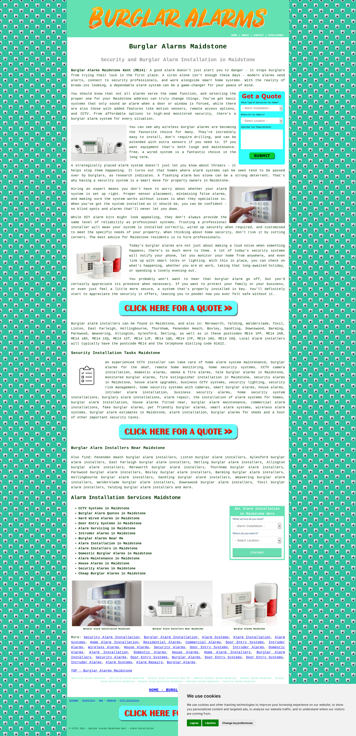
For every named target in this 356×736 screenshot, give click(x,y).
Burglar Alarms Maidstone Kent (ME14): (109, 70)
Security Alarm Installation (111, 637)
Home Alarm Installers (227, 652)
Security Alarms (169, 647)
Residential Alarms (162, 642)
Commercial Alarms (203, 642)
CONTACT (258, 35)
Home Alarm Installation (114, 642)
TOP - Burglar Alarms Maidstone (101, 671)
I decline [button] (210, 722)
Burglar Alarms (186, 657)
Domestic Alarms (150, 652)
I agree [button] (194, 722)
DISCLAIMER (275, 35)
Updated (111, 700)
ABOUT (245, 35)
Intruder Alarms (248, 647)
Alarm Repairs (149, 662)
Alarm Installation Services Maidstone (126, 498)
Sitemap (73, 700)
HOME (234, 35)
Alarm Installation (251, 637)
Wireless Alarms (103, 647)
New (101, 700)
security (118, 417)
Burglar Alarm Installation (171, 637)
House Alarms (136, 647)
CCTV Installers (129, 700)
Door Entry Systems (245, 642)
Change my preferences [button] (237, 722)
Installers (88, 700)
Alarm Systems (215, 637)
